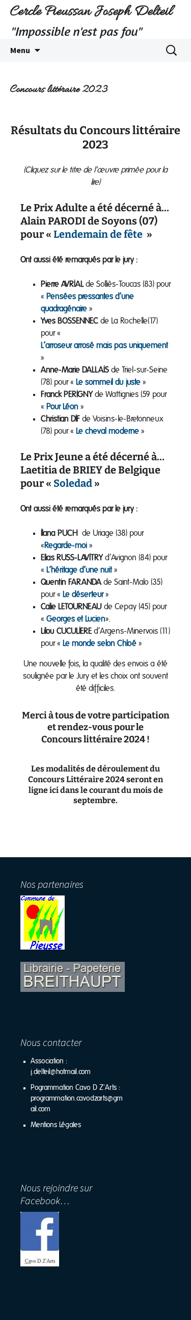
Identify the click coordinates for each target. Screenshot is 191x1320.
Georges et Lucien (75, 619)
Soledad (72, 483)
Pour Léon (62, 407)
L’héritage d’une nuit (79, 570)
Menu (20, 50)
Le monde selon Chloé (100, 643)
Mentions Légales (56, 1125)
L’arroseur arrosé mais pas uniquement (104, 345)
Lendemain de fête (97, 234)
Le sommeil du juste (108, 382)
